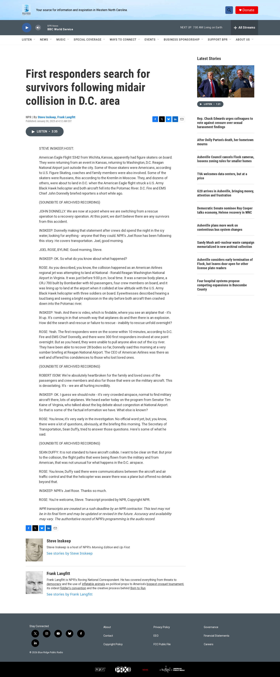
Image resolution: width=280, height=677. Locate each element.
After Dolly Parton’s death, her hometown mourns (225, 142)
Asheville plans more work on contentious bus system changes (219, 227)
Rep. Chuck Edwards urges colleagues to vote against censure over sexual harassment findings (225, 123)
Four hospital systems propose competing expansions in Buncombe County (222, 285)
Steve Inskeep (47, 117)
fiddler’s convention (73, 588)
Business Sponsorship (182, 39)
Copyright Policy (113, 644)
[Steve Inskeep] (34, 550)
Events (150, 39)
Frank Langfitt (66, 117)
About (107, 627)
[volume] (38, 27)
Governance (211, 627)
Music (61, 39)
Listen (27, 39)
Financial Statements (216, 635)
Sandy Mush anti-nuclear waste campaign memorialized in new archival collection (225, 244)
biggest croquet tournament (165, 584)
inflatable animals (93, 584)
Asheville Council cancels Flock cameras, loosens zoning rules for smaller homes (225, 159)
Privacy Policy (162, 627)
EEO (156, 635)
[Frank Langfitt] (34, 582)
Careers (208, 644)
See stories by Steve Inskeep (70, 553)
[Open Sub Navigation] (34, 39)
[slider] (44, 28)
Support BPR (218, 39)
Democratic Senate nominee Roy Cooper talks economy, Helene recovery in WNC (225, 210)
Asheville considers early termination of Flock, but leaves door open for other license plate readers (225, 264)
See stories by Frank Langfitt (70, 594)
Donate (248, 10)
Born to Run (138, 588)
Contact (108, 635)
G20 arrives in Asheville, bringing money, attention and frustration (225, 193)
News (44, 39)
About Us (243, 39)
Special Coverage (88, 39)
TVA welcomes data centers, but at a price (222, 176)
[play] (27, 28)
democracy (54, 584)
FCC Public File (162, 644)
